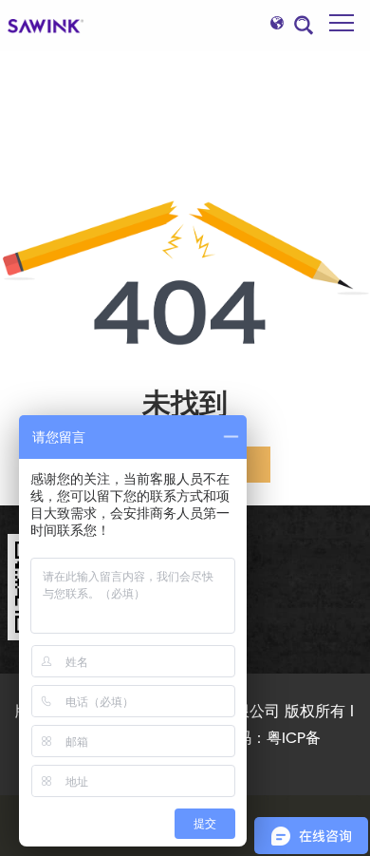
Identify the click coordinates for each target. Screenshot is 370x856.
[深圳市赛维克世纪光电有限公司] (45, 25)
